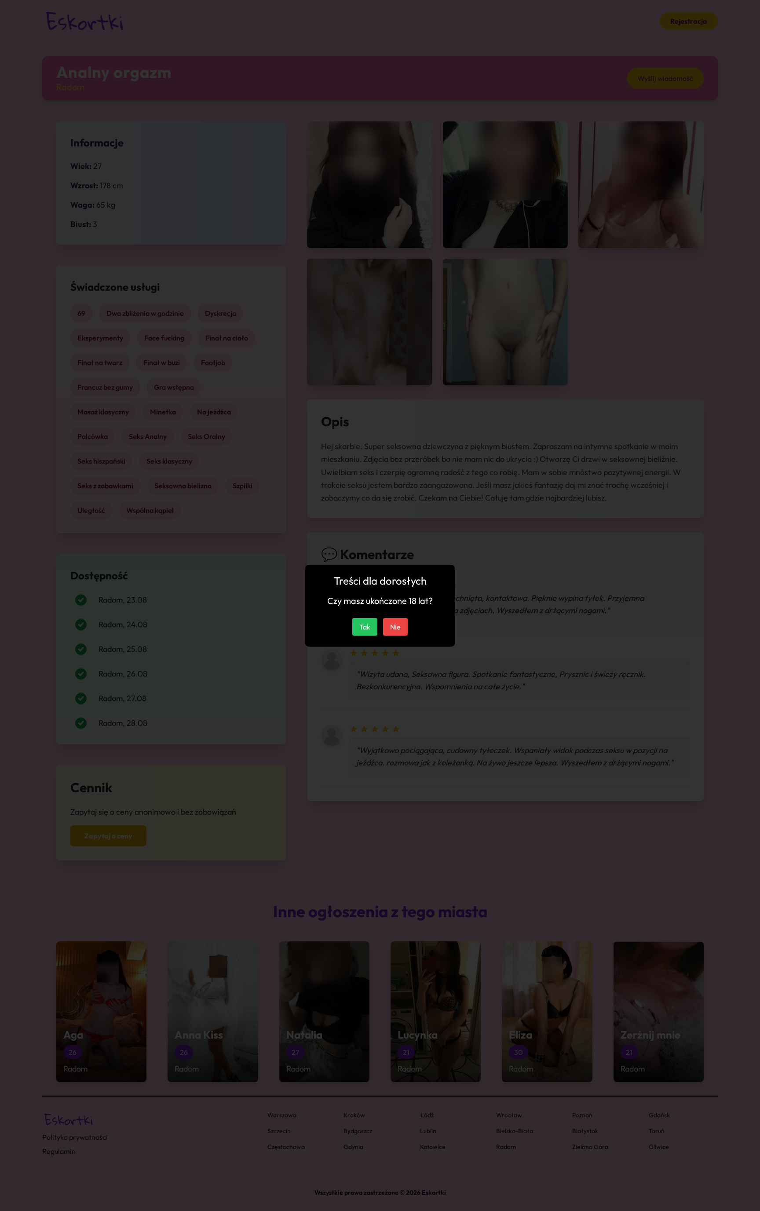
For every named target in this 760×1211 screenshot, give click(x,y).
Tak (364, 626)
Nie (395, 626)
